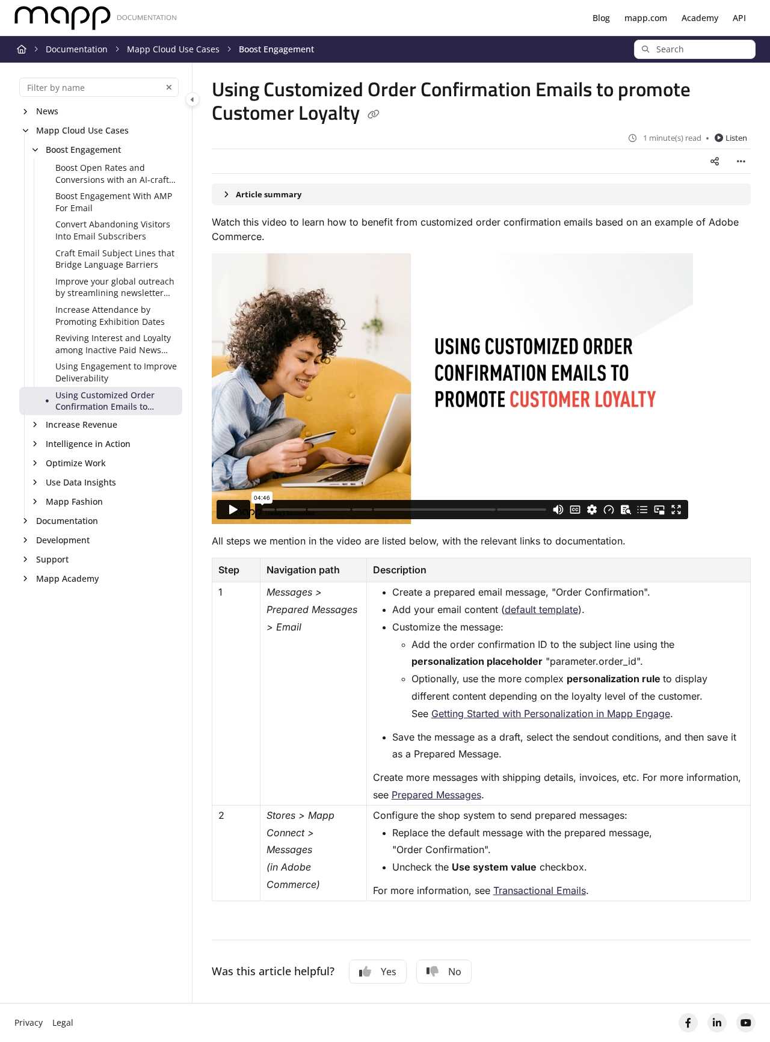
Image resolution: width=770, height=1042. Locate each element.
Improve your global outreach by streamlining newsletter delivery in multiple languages (116, 287)
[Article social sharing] (714, 161)
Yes (388, 971)
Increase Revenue (81, 424)
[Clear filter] (169, 87)
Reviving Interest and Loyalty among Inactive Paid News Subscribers (113, 344)
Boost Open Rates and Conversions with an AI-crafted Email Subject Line (117, 173)
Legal (62, 1022)
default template (541, 609)
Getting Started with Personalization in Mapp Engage (550, 714)
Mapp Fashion (74, 501)
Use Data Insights (81, 482)
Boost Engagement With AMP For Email (113, 202)
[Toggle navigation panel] (192, 99)
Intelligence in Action (88, 443)
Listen (736, 137)
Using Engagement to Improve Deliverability (116, 372)
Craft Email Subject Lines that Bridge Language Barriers (114, 259)
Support (52, 559)
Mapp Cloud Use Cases (173, 49)
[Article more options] (741, 161)
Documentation (77, 49)
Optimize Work (76, 463)
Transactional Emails (539, 890)
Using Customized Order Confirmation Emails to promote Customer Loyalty (108, 401)
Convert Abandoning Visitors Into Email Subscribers (112, 230)
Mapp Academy (67, 578)
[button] (695, 49)
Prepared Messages (436, 795)
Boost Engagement (276, 49)
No (454, 971)
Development (63, 540)
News (47, 111)
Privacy (28, 1022)
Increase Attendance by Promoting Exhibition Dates (110, 315)
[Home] (95, 18)
